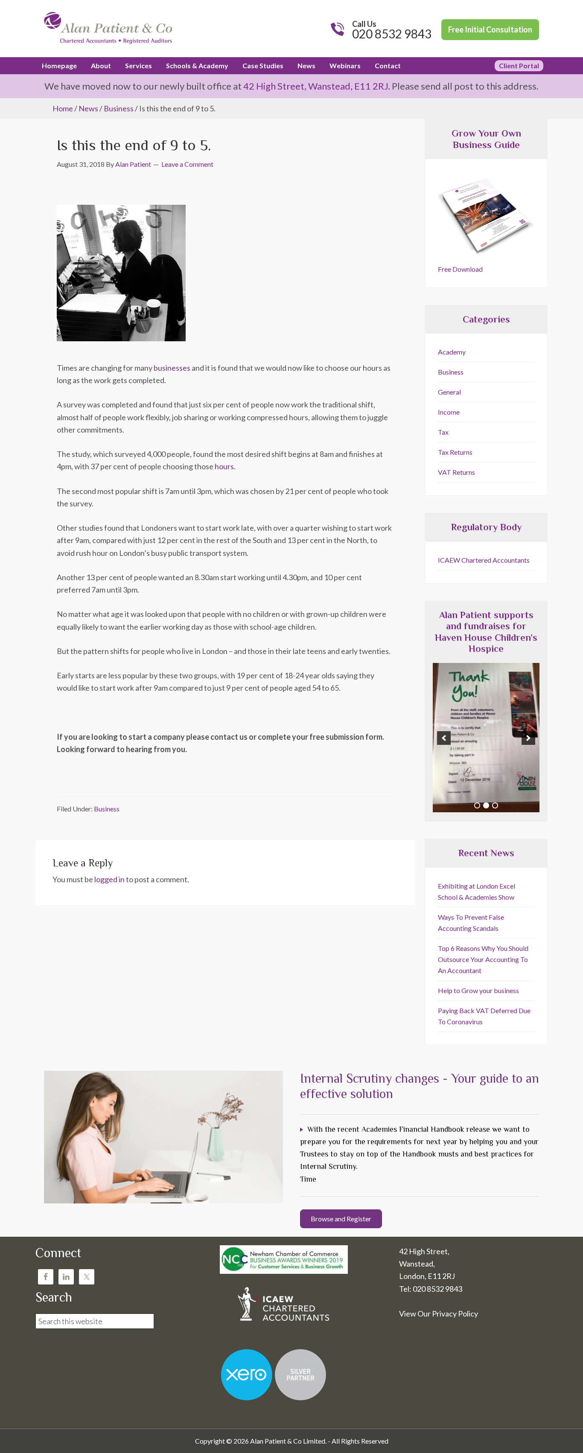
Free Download (460, 269)
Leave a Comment (187, 164)
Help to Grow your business (478, 990)
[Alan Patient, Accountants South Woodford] (108, 45)
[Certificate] (486, 737)
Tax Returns (455, 452)
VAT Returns (456, 472)
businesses (172, 367)
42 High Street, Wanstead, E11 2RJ (315, 86)
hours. (225, 466)
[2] (486, 805)
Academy (452, 352)
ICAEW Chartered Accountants (484, 560)
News (88, 108)
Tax (443, 432)
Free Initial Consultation (490, 29)
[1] (477, 805)
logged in (109, 879)
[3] (495, 805)
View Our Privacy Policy (438, 1313)
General (449, 392)
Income (449, 412)
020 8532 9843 (391, 33)
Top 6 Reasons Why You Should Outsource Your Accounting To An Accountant (483, 959)
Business (107, 809)
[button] (444, 738)
